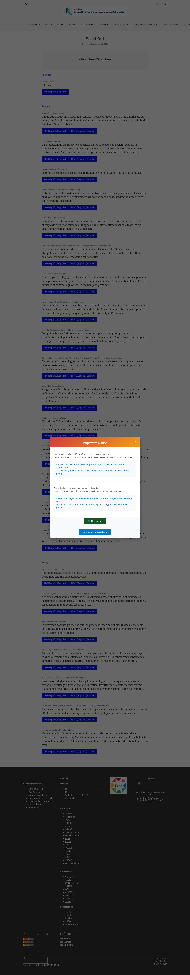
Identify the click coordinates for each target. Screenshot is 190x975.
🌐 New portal (95, 521)
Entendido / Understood (95, 531)
